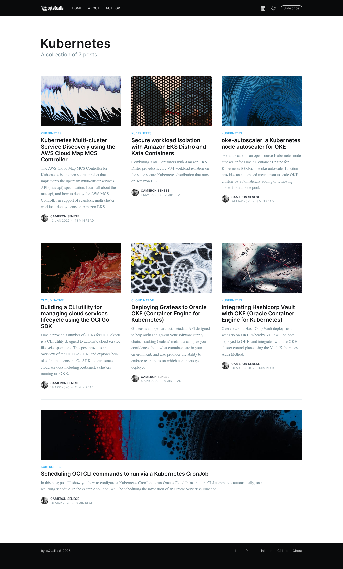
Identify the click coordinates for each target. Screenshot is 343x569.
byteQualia (49, 551)
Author (113, 8)
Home (77, 8)
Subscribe (291, 8)
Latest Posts (244, 551)
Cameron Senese (64, 216)
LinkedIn (265, 551)
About (94, 8)
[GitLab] (273, 8)
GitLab (282, 551)
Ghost (297, 551)
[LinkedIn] (263, 8)
